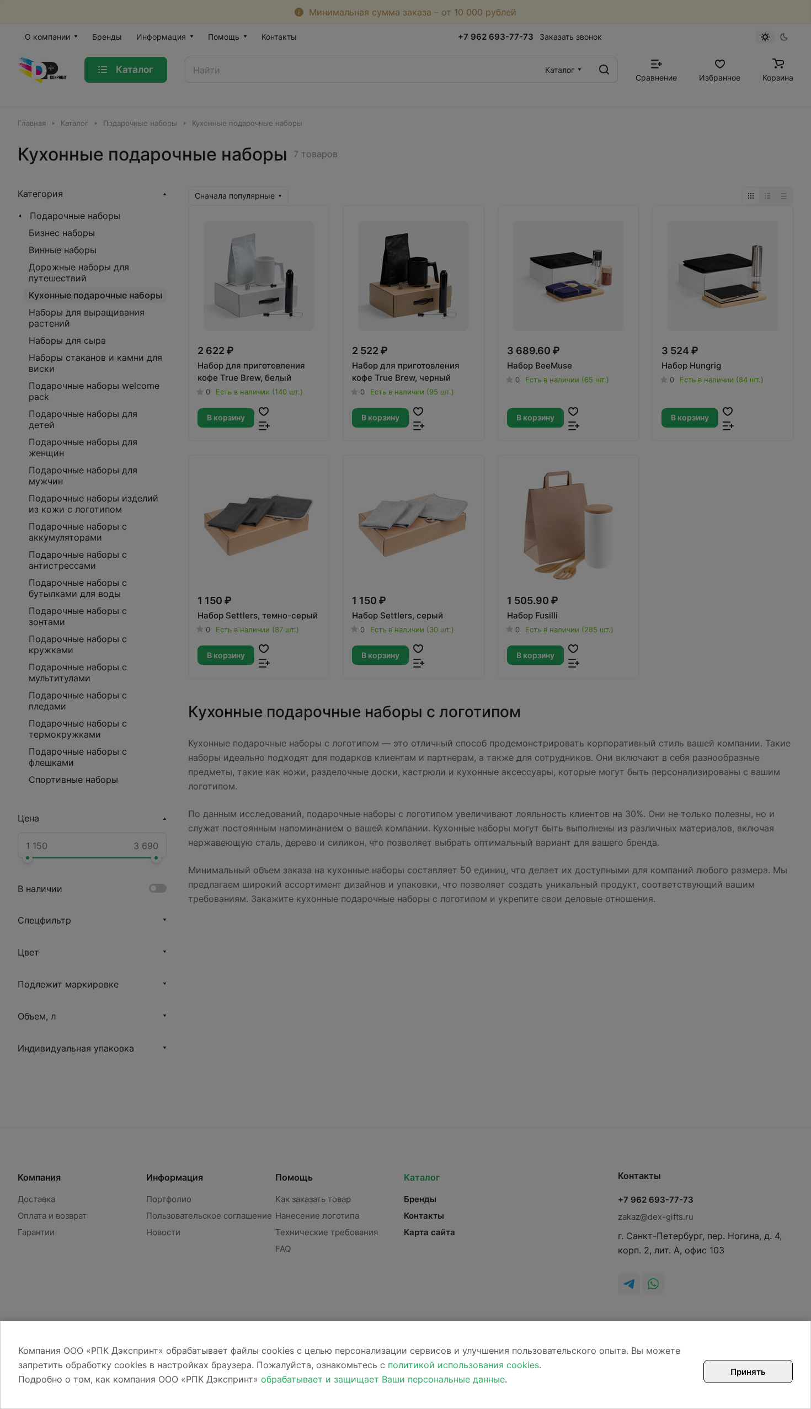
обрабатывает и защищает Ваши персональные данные (383, 1379)
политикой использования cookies (463, 1364)
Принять (748, 1372)
